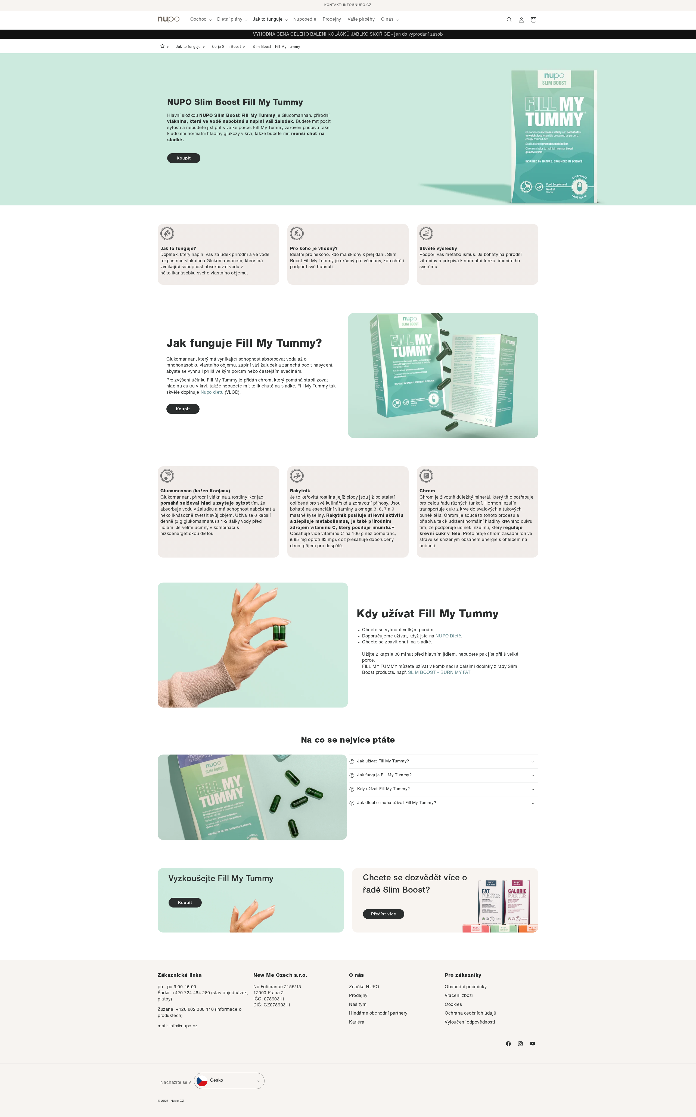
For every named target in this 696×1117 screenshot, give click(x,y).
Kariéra (356, 1023)
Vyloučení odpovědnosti (470, 1023)
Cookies (453, 1005)
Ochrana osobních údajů (470, 1014)
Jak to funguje (188, 47)
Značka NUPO (364, 987)
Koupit (184, 159)
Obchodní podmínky (466, 987)
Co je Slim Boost (226, 47)
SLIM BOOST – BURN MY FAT (439, 673)
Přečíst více (383, 914)
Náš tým (357, 1005)
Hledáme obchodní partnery (378, 1014)
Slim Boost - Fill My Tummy (276, 47)
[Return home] (162, 47)
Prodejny (358, 996)
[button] (200, 20)
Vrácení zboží (459, 996)
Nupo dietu (212, 393)
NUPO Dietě (448, 636)
